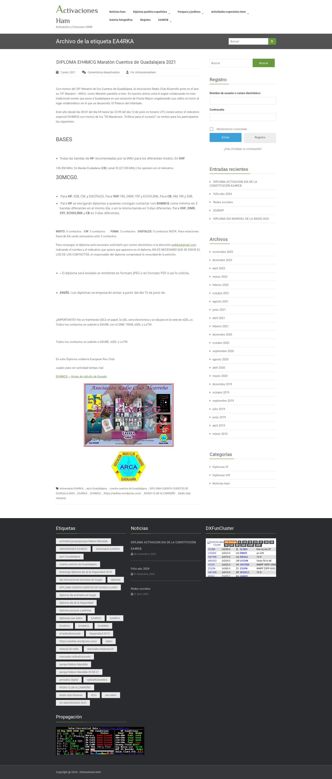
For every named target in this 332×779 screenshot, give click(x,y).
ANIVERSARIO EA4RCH (73, 548)
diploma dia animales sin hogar (77, 595)
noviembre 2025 (222, 252)
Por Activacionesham (143, 72)
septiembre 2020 (223, 351)
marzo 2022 (219, 276)
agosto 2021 (220, 301)
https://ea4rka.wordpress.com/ (122, 493)
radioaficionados (97, 679)
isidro (109, 641)
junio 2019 (219, 417)
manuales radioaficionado (74, 656)
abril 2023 (218, 268)
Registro (145, 19)
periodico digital (68, 679)
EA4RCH (96, 618)
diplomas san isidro (70, 618)
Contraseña (217, 109)
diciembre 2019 (222, 384)
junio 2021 (219, 309)
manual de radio (69, 648)
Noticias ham (117, 11)
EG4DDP (218, 210)
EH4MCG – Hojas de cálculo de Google (81, 376)
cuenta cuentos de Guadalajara (128, 488)
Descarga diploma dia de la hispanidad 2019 (85, 572)
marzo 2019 (219, 434)
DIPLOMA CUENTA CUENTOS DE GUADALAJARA (88, 587)
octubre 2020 (220, 343)
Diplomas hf (220, 467)
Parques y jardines (189, 11)
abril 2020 (218, 367)
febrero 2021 (220, 326)
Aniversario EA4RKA (72, 488)
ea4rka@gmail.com (183, 245)
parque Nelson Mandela (73, 664)
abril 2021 (218, 318)
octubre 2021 (220, 293)
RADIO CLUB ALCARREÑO (159, 493)
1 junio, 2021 (68, 72)
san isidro (111, 695)
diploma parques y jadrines (75, 610)
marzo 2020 (219, 376)
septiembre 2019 (223, 400)
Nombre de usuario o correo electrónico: (235, 93)
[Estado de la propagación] (100, 740)
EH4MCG (95, 493)
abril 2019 (218, 425)
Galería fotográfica (121, 19)
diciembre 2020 (222, 334)
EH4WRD (103, 625)
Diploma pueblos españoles (150, 11)
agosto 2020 (220, 359)
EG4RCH (64, 625)
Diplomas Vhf (221, 475)
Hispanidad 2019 (99, 633)
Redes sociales (223, 202)
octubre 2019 (220, 392)
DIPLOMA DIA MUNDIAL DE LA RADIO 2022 (241, 218)
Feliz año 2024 (222, 194)
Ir (272, 41)
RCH (93, 695)
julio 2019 (218, 409)
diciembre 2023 (222, 260)
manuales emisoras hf (100, 648)
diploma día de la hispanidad (76, 602)
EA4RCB (163, 19)
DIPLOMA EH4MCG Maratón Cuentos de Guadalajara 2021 (116, 62)
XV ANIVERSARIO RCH (72, 702)
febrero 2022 (220, 285)
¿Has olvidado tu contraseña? (243, 149)
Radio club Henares (70, 695)
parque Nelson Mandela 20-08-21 (79, 672)
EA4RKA (82, 493)
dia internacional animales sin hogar (80, 579)
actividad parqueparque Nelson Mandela (83, 541)
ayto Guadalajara (96, 488)
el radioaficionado (70, 633)
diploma (115, 579)
